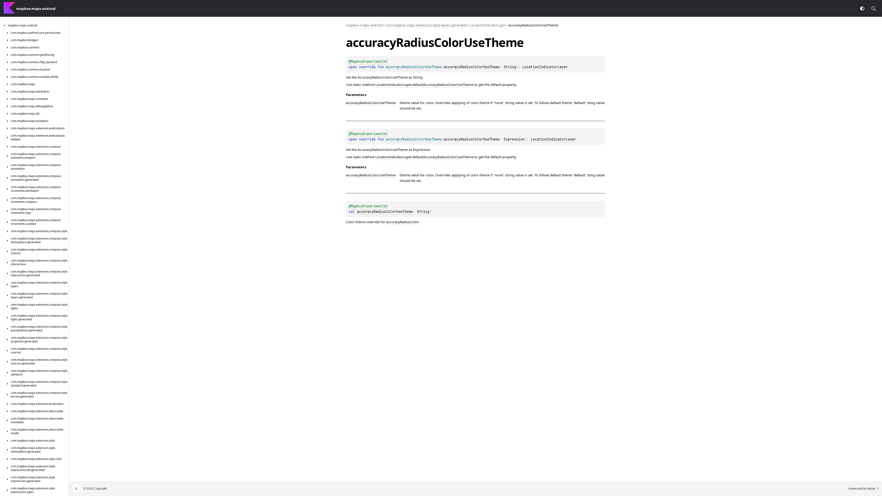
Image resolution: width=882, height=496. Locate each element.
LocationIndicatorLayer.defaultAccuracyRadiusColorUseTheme (424, 84)
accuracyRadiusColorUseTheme (385, 211)
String (510, 67)
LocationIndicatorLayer (487, 25)
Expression (514, 139)
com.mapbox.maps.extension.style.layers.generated (426, 25)
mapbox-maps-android (364, 25)
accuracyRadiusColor (402, 222)
